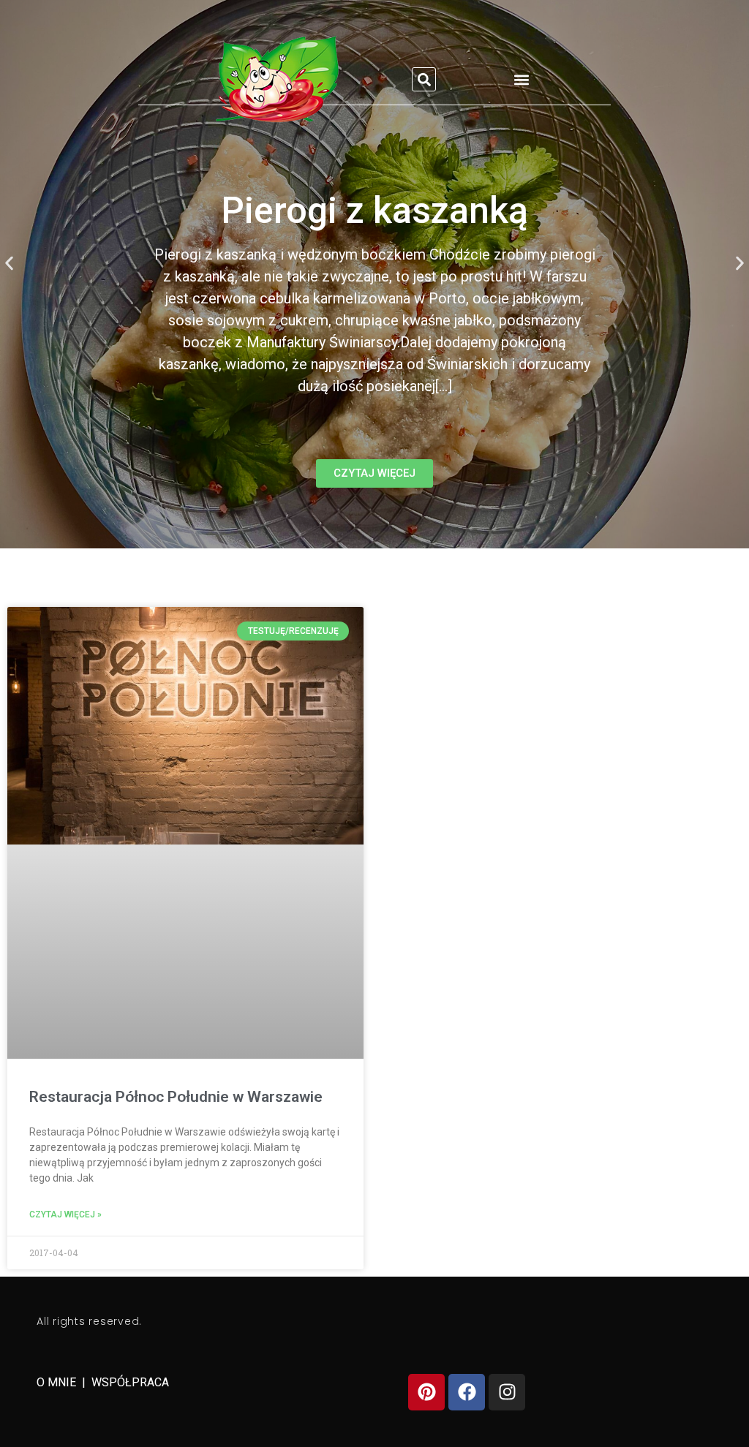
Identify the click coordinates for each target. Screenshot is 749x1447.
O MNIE (58, 1382)
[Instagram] (507, 1392)
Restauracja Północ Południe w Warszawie (176, 1097)
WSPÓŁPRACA (130, 1382)
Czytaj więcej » (65, 1214)
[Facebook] (466, 1392)
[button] (424, 79)
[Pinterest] (426, 1392)
